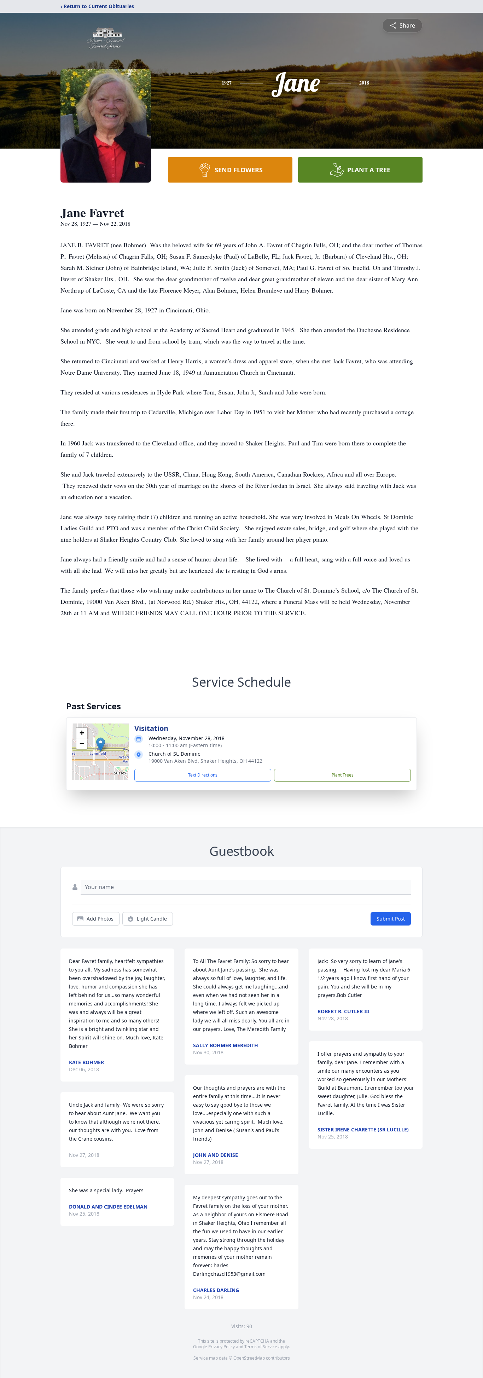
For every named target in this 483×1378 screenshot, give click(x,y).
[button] (100, 744)
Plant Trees (343, 775)
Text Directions (202, 775)
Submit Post (391, 918)
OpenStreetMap (249, 1358)
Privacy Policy (221, 1347)
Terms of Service (260, 1347)
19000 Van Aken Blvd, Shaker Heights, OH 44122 (205, 760)
